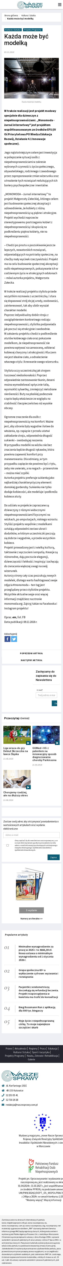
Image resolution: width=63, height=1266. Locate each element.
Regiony (33, 1048)
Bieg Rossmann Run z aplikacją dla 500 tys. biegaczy (37, 1008)
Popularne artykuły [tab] (16, 934)
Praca (43, 1048)
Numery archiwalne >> (31, 918)
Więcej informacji (52, 1200)
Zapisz (55, 703)
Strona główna (11, 15)
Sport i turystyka (41, 1052)
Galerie (31, 1059)
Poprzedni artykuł (31, 653)
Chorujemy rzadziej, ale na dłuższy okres (15, 794)
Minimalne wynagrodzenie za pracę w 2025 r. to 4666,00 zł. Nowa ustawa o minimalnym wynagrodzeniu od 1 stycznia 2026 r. (36, 953)
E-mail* (40, 690)
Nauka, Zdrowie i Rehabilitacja (42, 1055)
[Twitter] (14, 639)
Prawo (9, 1048)
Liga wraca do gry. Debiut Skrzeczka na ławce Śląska (15, 751)
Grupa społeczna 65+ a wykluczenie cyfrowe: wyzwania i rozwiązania (38, 973)
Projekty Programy (32, 29)
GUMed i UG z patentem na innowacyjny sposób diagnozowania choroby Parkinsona (44, 754)
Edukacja (52, 1048)
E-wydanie (31, 910)
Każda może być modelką (20, 18)
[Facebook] (7, 639)
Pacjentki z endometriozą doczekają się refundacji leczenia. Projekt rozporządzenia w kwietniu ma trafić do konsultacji (39, 992)
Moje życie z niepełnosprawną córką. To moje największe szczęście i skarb (36, 1024)
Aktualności (21, 1048)
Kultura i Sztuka (29, 15)
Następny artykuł (31, 660)
